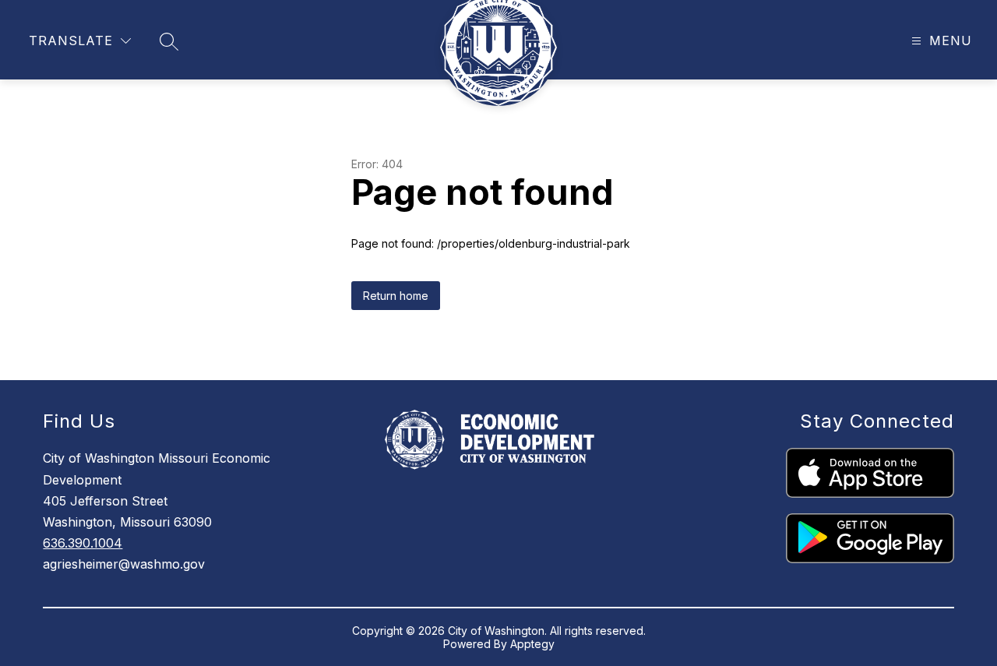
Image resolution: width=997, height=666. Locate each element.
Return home (395, 295)
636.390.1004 (82, 543)
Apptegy (532, 643)
